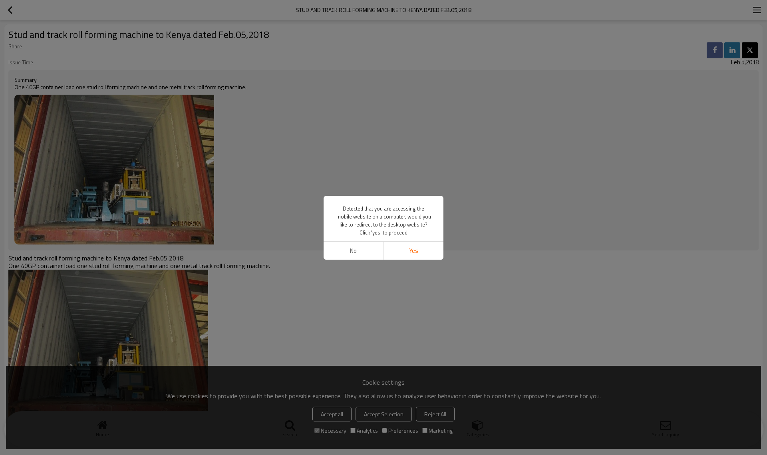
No (353, 250)
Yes (413, 250)
